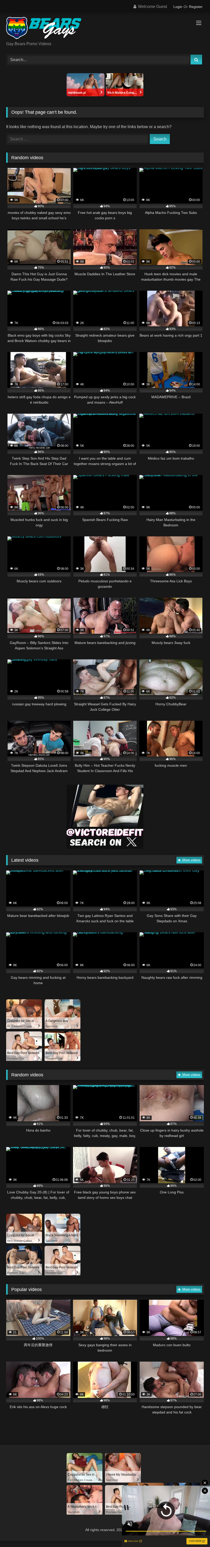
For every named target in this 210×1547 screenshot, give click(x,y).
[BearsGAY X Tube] (105, 29)
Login (177, 7)
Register (196, 7)
